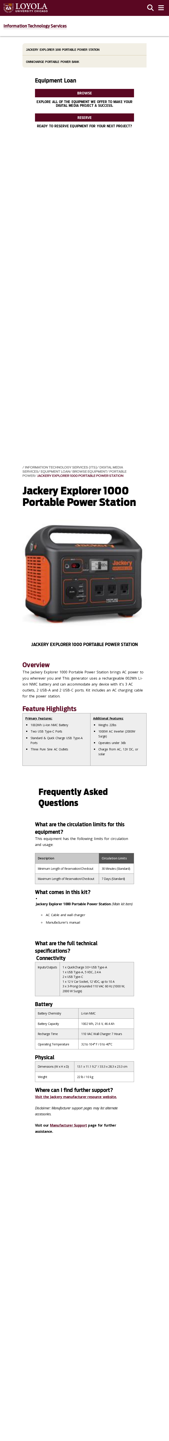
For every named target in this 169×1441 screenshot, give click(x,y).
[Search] (150, 8)
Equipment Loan (55, 471)
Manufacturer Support (68, 1125)
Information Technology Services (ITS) (61, 467)
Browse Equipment (89, 471)
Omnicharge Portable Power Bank (52, 62)
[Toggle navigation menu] (161, 8)
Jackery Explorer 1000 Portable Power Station (80, 475)
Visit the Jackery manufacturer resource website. (76, 1096)
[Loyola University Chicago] (26, 8)
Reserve (84, 117)
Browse (84, 93)
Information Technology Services (35, 26)
